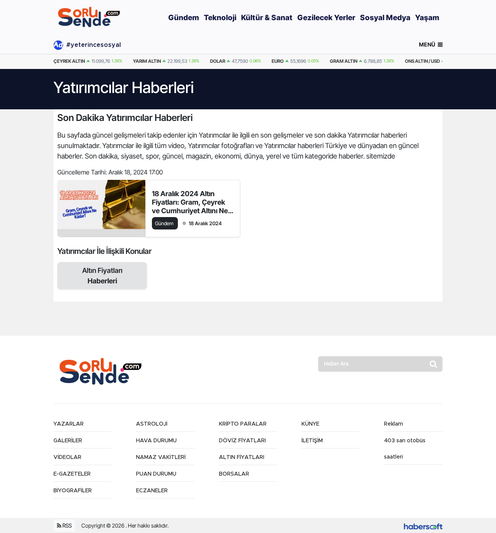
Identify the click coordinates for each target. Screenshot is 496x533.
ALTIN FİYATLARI (241, 457)
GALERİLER (67, 440)
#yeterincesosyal (93, 45)
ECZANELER (152, 490)
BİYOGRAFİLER (72, 490)
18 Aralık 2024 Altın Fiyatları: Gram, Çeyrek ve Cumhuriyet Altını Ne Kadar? (190, 202)
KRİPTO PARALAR (243, 424)
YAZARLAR (68, 424)
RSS (66, 525)
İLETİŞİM (312, 440)
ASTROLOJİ (151, 424)
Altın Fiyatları (102, 275)
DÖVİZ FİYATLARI (242, 440)
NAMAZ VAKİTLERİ (161, 457)
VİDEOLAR (67, 457)
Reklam (393, 424)
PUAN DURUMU (156, 474)
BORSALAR (234, 474)
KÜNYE (310, 424)
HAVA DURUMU (156, 440)
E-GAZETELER (72, 474)
